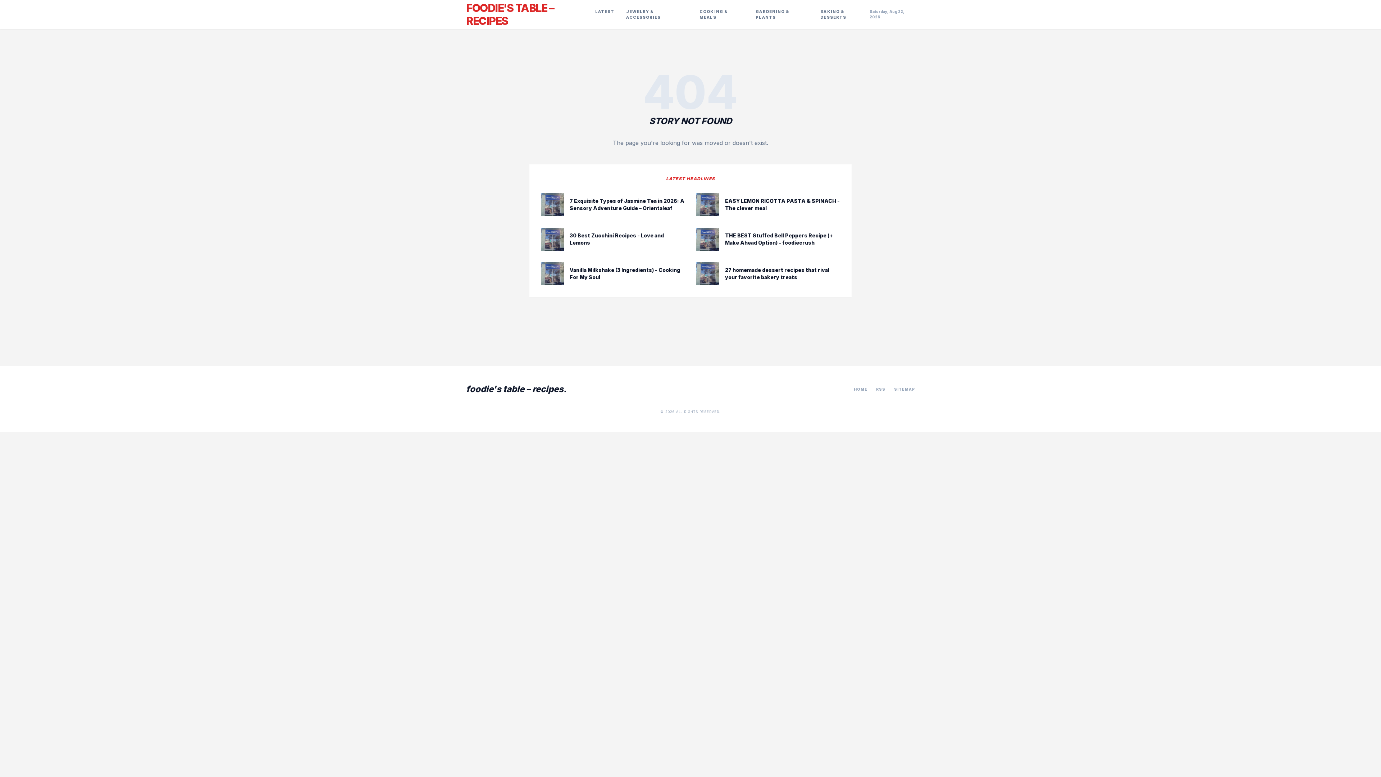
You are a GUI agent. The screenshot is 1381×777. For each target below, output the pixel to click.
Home (860, 389)
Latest (605, 11)
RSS (880, 389)
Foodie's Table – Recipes (510, 14)
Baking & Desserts (833, 14)
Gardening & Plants (772, 14)
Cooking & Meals (713, 14)
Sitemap (904, 389)
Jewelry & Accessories (643, 14)
